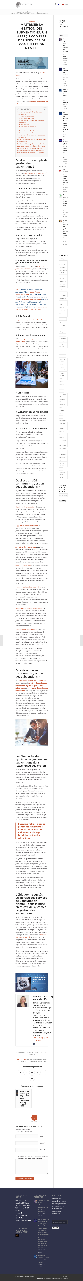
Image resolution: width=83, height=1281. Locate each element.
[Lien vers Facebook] (57, 1276)
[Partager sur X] (26, 1072)
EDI (60, 322)
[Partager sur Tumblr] (38, 1072)
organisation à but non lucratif (35, 173)
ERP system (62, 331)
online (61, 391)
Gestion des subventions (36, 1059)
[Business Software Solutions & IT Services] (24, 4)
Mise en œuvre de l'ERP (62, 375)
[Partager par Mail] (32, 1078)
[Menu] (66, 4)
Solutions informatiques (63, 453)
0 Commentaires (32, 1052)
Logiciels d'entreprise (63, 369)
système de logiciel (62, 459)
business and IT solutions (63, 294)
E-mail (42, 1143)
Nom (42, 1136)
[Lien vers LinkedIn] (63, 1276)
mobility (62, 384)
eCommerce (63, 319)
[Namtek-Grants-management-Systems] (31, 63)
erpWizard (62, 335)
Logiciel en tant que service (62, 361)
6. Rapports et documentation (27, 127)
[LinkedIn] (34, 1044)
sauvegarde (62, 420)
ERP (61, 328)
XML (61, 469)
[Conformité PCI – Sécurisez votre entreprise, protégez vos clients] (1, 640)
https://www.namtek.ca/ (23, 1220)
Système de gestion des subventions (32, 1062)
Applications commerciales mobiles (63, 270)
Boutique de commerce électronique (63, 284)
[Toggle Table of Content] (44, 109)
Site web (42, 1150)
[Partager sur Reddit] (43, 1072)
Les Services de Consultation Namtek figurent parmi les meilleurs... (67, 121)
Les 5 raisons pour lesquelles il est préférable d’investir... (67, 176)
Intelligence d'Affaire (62, 345)
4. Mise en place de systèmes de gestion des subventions (31, 121)
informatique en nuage (63, 339)
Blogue (32, 21)
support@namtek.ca (22, 1215)
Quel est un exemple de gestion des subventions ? (29, 113)
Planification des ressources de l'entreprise (63, 399)
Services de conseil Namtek (62, 426)
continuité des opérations (62, 313)
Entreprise (62, 325)
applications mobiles (63, 277)
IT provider (62, 353)
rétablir (61, 413)
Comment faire (62, 303)
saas (61, 417)
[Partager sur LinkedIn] (32, 1072)
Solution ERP (63, 448)
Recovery (62, 410)
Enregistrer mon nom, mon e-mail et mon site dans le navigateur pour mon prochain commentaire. (33, 1157)
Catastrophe (63, 298)
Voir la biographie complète (40, 1038)
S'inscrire (62, 500)
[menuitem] (54, 4)
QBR (61, 407)
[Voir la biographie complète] (51, 1039)
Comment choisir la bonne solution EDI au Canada (66, 95)
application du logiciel (62, 263)
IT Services (62, 356)
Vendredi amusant (62, 464)
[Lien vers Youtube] (66, 1276)
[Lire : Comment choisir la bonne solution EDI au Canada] (60, 90)
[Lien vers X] (60, 1276)
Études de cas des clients (62, 474)
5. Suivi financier (24, 124)
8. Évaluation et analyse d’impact (28, 131)
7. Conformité (23, 129)
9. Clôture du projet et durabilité (28, 133)
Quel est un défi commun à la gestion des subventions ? (31, 136)
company (62, 307)
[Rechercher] (54, 4)
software (62, 431)
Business (62, 290)
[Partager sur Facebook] (20, 1072)
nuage (61, 387)
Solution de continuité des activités (63, 443)
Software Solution (62, 436)
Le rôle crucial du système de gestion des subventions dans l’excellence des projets (31, 145)
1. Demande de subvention (26, 116)
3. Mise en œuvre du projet (26, 118)
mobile (61, 381)
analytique (62, 259)
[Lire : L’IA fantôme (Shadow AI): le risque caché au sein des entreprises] (60, 140)
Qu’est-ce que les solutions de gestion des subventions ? (31, 141)
